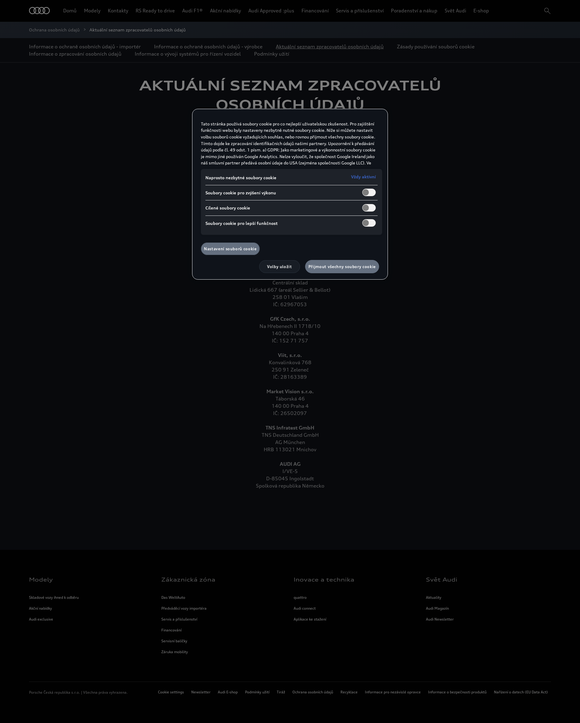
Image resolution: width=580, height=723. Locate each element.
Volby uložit (279, 266)
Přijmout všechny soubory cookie (342, 266)
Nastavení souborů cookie (230, 248)
